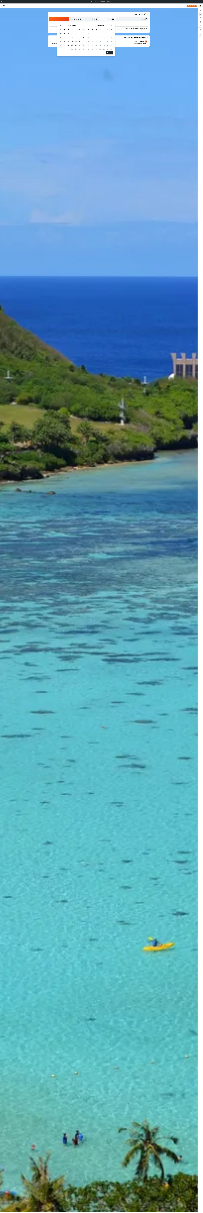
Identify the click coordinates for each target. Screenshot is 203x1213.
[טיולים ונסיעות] (200, 29)
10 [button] (107, 41)
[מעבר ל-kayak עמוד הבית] (192, 6)
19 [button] (100, 45)
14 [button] (92, 41)
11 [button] (103, 41)
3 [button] (107, 37)
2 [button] (111, 37)
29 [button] (88, 49)
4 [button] (64, 34)
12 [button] (100, 41)
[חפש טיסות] (200, 10)
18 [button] (104, 45)
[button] (1, 1)
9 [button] (111, 41)
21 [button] (92, 45)
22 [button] (88, 45)
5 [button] (100, 37)
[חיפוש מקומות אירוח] (200, 14)
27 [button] (96, 49)
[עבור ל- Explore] (200, 22)
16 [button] (111, 45)
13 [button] (96, 41)
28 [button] (92, 49)
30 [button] (111, 53)
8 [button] (88, 37)
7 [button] (92, 37)
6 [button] (96, 37)
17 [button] (107, 45)
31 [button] (107, 53)
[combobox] (130, 19)
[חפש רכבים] (200, 17)
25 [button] (104, 49)
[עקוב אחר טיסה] (200, 25)
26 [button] (100, 49)
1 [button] (88, 34)
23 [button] (111, 49)
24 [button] (107, 49)
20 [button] (96, 45)
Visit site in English (95, 1)
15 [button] (88, 41)
